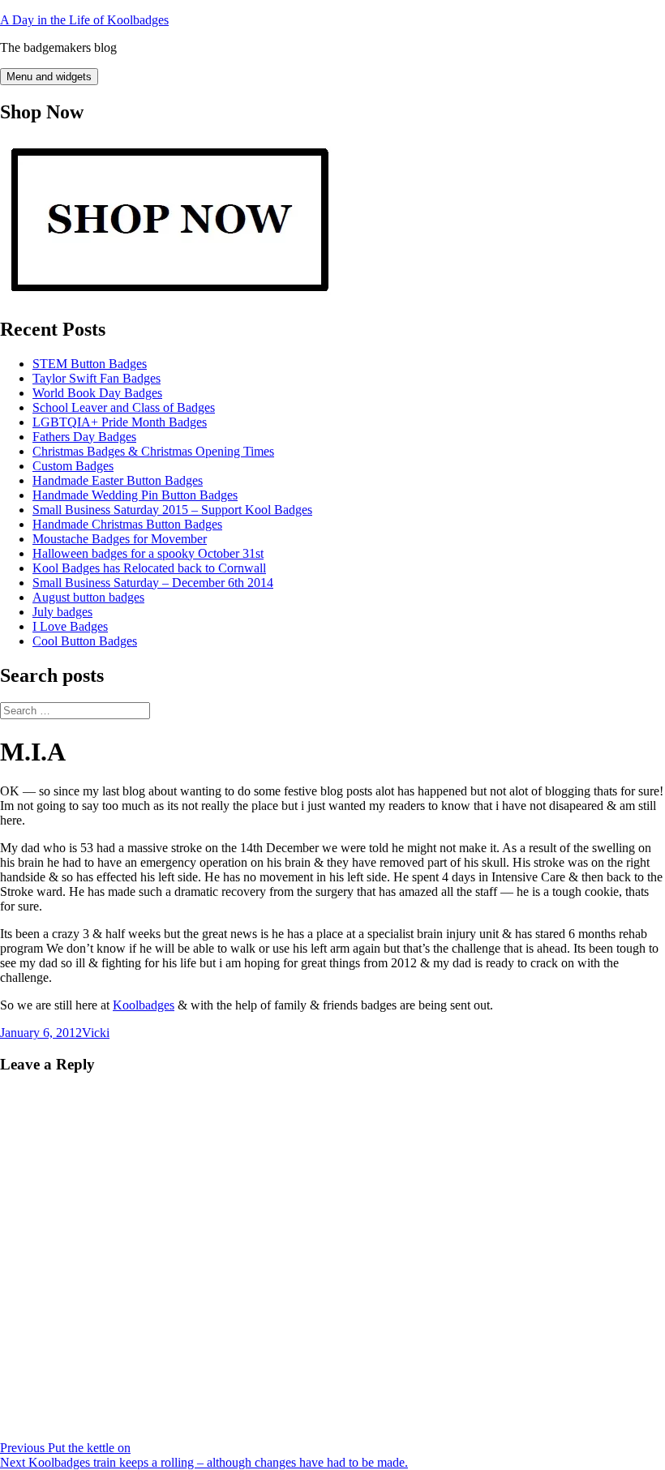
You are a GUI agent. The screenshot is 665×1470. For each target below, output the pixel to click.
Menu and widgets (49, 77)
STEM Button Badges (89, 364)
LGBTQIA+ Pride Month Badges (119, 422)
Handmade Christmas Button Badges (127, 524)
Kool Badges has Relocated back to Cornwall (149, 568)
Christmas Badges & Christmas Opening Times (153, 451)
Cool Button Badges (84, 641)
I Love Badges (70, 626)
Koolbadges (143, 1005)
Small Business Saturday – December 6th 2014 (152, 582)
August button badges (88, 597)
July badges (62, 612)
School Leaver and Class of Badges (123, 407)
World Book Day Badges (97, 393)
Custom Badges (73, 466)
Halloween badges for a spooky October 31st (148, 553)
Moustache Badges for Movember (119, 539)
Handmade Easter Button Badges (117, 480)
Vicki (95, 1032)
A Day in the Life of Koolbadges (84, 20)
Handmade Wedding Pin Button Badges (135, 495)
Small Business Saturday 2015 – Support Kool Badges (172, 509)
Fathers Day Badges (84, 437)
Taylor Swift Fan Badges (96, 378)
